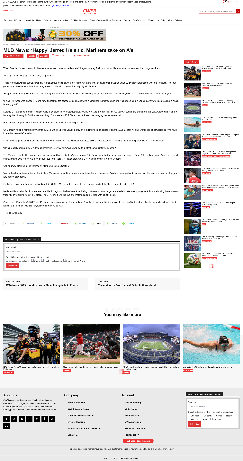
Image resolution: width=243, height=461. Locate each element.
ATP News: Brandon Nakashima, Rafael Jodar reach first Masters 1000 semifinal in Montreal (220, 187)
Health (47, 261)
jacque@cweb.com (61, 5)
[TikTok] (37, 419)
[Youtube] (6, 426)
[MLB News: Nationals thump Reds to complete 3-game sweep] (192, 90)
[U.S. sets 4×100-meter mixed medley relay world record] (192, 124)
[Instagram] (14, 419)
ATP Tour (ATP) (207, 190)
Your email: (11, 247)
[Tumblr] (44, 419)
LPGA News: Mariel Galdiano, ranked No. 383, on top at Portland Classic (220, 220)
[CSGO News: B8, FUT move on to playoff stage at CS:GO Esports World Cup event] (192, 158)
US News (80, 261)
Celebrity (26, 261)
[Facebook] (6, 419)
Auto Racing (206, 71)
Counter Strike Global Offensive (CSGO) (216, 156)
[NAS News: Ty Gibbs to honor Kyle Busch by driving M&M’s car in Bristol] (192, 175)
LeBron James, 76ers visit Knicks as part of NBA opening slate (220, 203)
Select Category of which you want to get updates (28, 257)
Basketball (206, 207)
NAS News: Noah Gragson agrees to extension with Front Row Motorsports (217, 67)
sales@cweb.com (166, 449)
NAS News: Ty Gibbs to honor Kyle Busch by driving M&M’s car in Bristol (220, 170)
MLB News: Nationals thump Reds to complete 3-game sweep (217, 84)
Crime (37, 261)
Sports (12, 45)
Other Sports (206, 122)
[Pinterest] (29, 419)
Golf (203, 224)
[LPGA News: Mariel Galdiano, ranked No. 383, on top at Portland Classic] (192, 226)
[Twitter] (52, 419)
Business (13, 261)
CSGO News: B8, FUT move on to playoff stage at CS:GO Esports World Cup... (219, 153)
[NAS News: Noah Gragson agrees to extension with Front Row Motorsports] (192, 73)
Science (58, 261)
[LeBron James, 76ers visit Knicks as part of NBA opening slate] (192, 209)
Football (205, 105)
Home (5, 45)
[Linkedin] (22, 419)
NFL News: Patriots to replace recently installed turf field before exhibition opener (219, 101)
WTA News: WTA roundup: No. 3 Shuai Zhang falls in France (42, 285)
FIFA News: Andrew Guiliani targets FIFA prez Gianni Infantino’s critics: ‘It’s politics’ (220, 136)
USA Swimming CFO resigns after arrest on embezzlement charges (219, 237)
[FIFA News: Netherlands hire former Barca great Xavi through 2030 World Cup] (192, 260)
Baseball (20, 45)
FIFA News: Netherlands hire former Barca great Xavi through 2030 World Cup (219, 254)
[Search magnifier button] (238, 11)
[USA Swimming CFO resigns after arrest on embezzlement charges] (192, 243)
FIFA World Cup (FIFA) (209, 139)
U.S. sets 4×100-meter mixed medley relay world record (219, 118)
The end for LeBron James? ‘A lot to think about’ (127, 285)
